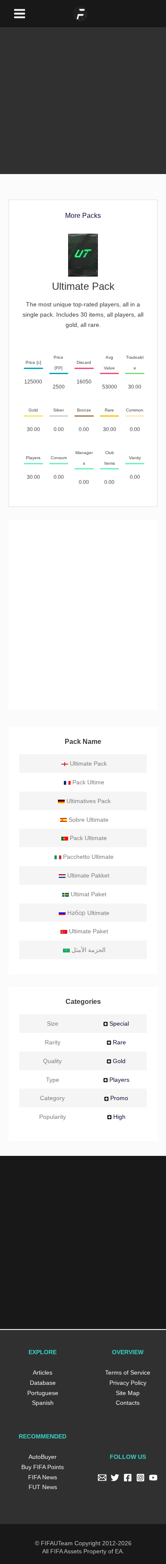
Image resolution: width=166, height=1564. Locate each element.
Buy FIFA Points (42, 1467)
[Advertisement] (83, 88)
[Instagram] (140, 1477)
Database (42, 1382)
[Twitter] (115, 1477)
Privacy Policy (128, 1382)
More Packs (83, 215)
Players (120, 1079)
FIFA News (42, 1477)
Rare (120, 1042)
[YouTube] (153, 1477)
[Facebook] (127, 1477)
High (120, 1116)
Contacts (127, 1402)
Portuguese (42, 1393)
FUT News (43, 1487)
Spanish (42, 1402)
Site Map (127, 1393)
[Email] (102, 1477)
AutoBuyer (42, 1456)
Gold (120, 1061)
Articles (42, 1372)
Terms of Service (128, 1372)
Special (120, 1023)
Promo (120, 1098)
